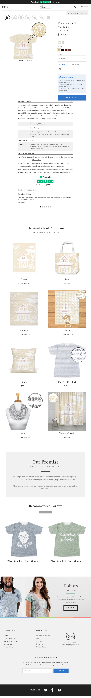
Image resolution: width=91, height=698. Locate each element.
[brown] (69, 50)
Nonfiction (45, 512)
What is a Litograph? (77, 13)
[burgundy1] (66, 50)
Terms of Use (8, 644)
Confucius (63, 31)
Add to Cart (72, 98)
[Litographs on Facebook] (52, 690)
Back (33, 61)
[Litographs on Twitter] (45, 690)
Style (60, 54)
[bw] (62, 50)
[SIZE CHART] (63, 64)
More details (36, 160)
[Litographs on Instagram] (59, 690)
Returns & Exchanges (43, 635)
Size (59, 64)
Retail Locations (9, 638)
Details (25, 101)
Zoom (21, 61)
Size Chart (39, 641)
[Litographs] (45, 7)
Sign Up (61, 671)
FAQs (37, 638)
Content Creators (41, 647)
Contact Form (40, 644)
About (6, 635)
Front (27, 61)
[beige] (59, 50)
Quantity (75, 64)
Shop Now (71, 608)
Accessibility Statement (11, 641)
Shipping (27, 153)
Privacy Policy (8, 647)
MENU (5, 7)
